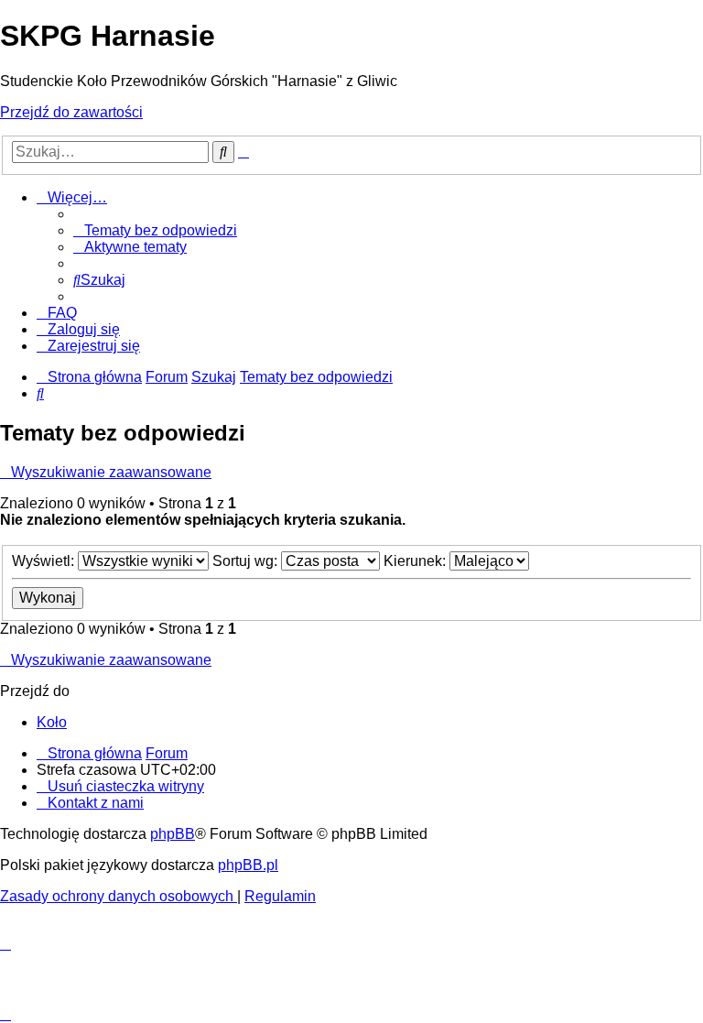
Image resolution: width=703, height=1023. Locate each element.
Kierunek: (416, 561)
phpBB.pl (248, 865)
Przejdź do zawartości (71, 112)
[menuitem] (155, 230)
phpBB (172, 834)
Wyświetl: (45, 561)
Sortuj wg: (246, 561)
